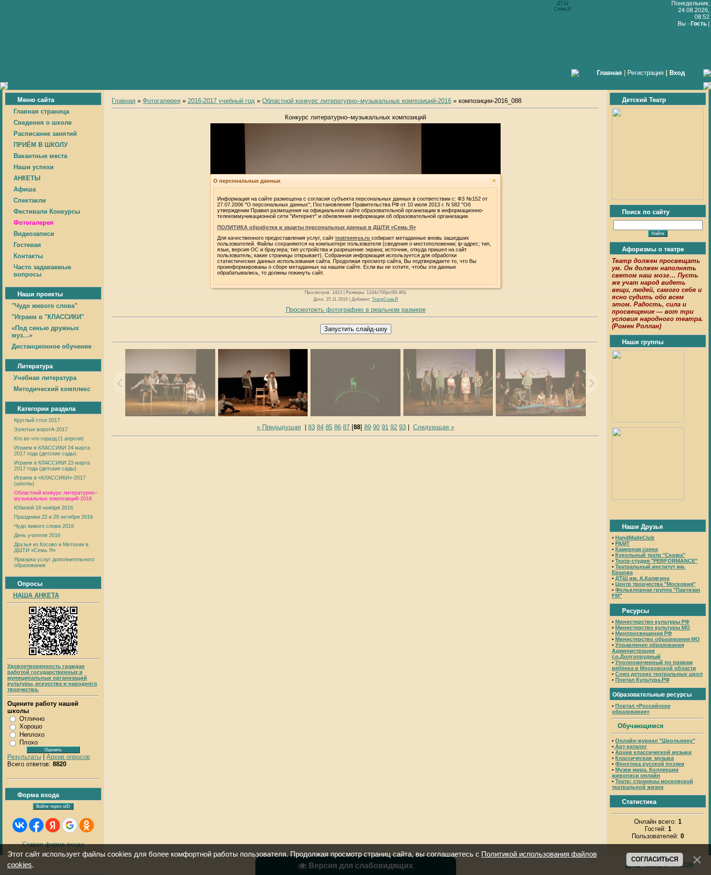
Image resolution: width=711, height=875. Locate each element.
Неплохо (31, 734)
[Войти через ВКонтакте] (20, 825)
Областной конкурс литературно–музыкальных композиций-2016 (55, 495)
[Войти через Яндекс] (52, 825)
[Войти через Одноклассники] (86, 825)
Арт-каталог (630, 746)
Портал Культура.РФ (642, 680)
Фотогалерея (161, 100)
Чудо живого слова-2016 (44, 526)
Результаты (24, 756)
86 (337, 427)
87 (346, 427)
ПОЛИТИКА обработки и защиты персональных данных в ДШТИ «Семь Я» (316, 227)
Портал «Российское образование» (641, 709)
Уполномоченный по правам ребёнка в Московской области (654, 665)
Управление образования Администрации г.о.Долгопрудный (648, 650)
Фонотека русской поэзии (649, 764)
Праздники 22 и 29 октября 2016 (53, 517)
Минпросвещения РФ (643, 633)
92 (393, 427)
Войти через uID (53, 806)
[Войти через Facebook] (36, 825)
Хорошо (30, 726)
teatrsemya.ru (353, 238)
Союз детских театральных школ (659, 674)
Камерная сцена (636, 549)
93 (402, 427)
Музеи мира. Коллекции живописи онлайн (645, 772)
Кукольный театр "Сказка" (650, 555)
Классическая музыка (644, 758)
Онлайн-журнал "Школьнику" (655, 741)
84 (320, 427)
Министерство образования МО (657, 639)
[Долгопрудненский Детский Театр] (658, 197)
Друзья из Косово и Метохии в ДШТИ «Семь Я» (51, 547)
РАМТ (622, 543)
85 (329, 427)
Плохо (28, 742)
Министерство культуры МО (652, 627)
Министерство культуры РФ (652, 622)
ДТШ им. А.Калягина (642, 578)
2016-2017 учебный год (221, 100)
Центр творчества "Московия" (655, 584)
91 (385, 427)
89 (367, 427)
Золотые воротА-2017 (41, 429)
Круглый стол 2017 (37, 420)
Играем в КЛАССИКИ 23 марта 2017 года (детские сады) (52, 465)
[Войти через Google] (69, 825)
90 (376, 427)
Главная (123, 100)
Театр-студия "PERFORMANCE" (656, 561)
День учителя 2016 (37, 535)
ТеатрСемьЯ (385, 299)
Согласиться (654, 859)
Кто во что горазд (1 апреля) (49, 438)
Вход (677, 72)
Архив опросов (68, 756)
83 (311, 427)
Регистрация (645, 72)
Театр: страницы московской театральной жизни (652, 784)
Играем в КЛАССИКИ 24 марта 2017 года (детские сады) (52, 450)
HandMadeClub (634, 537)
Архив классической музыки (653, 752)
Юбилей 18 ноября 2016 (43, 507)
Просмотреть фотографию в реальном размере (356, 309)
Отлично (31, 718)
